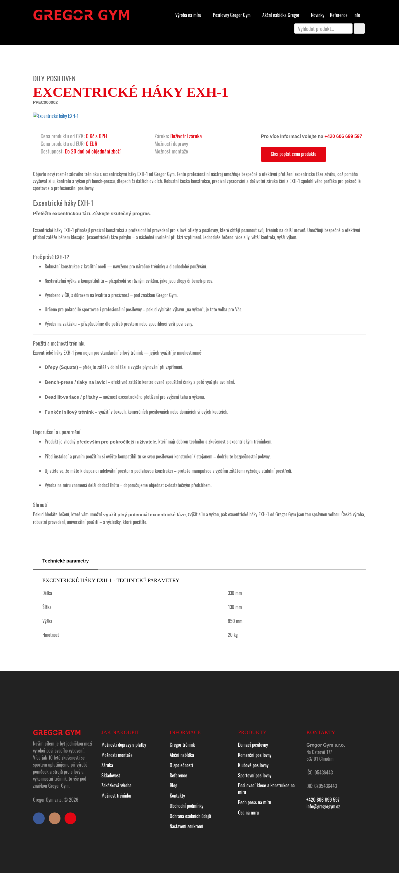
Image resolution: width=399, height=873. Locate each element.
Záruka (107, 765)
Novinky (317, 15)
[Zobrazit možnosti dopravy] (191, 143)
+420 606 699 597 (343, 136)
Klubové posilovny (253, 765)
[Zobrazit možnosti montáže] (191, 151)
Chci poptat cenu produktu (293, 153)
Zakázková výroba (116, 785)
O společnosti (181, 765)
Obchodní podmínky (186, 805)
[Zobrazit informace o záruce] (205, 136)
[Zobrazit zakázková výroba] (110, 136)
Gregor (281, 15)
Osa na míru (248, 812)
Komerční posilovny (254, 754)
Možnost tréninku (116, 795)
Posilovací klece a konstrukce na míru (266, 789)
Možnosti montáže (117, 754)
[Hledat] (359, 28)
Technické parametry (65, 560)
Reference (339, 15)
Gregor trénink (182, 744)
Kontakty (177, 795)
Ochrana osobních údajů (190, 815)
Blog (173, 785)
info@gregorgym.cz (323, 806)
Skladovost (110, 775)
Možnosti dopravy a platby (123, 744)
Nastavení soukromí (186, 826)
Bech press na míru (254, 802)
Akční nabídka (182, 754)
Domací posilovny (253, 744)
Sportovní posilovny (254, 775)
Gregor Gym (232, 15)
